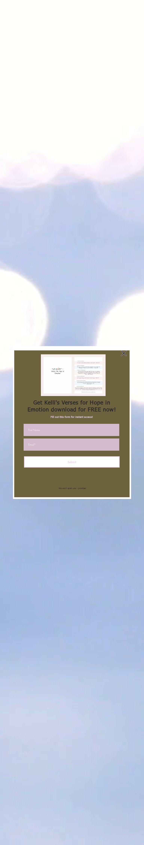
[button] (124, 353)
